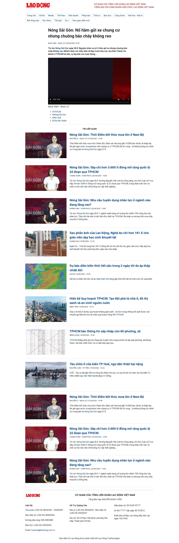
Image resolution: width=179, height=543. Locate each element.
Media (51, 15)
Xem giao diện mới (81, 20)
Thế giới (58, 20)
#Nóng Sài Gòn (59, 114)
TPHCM (119, 314)
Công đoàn (120, 15)
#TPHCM (56, 111)
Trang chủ (31, 15)
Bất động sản (33, 20)
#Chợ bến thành (59, 120)
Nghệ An (73, 246)
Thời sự (96, 15)
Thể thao (61, 15)
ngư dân (83, 376)
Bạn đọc (107, 15)
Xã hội (42, 15)
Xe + (67, 20)
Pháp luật (86, 15)
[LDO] (46, 146)
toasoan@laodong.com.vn (43, 530)
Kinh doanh (73, 15)
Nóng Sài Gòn (61, 48)
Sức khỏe (46, 20)
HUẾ (72, 373)
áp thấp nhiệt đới (101, 279)
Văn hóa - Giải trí (135, 15)
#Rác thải (56, 117)
